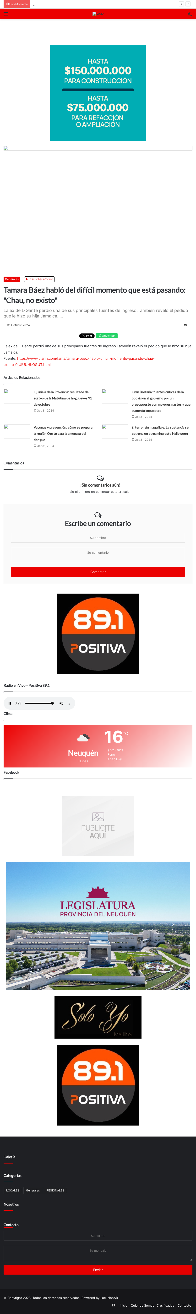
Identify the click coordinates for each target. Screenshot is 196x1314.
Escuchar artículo (41, 279)
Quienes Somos (142, 1305)
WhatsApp (108, 335)
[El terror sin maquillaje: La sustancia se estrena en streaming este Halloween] (115, 431)
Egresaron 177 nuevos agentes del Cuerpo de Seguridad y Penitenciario (86, 4)
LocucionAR (109, 1298)
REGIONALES (55, 1190)
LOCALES (12, 1190)
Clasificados (165, 1305)
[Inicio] (98, 14)
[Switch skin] (190, 15)
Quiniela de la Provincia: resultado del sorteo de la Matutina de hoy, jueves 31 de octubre (63, 398)
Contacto (11, 1225)
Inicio (123, 1305)
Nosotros (11, 1204)
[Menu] (6, 15)
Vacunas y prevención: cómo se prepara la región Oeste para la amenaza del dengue (63, 433)
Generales (12, 279)
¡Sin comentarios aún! (100, 485)
